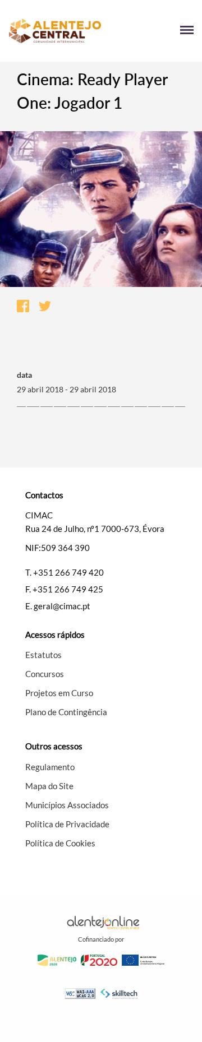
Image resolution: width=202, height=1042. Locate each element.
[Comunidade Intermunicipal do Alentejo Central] (54, 31)
